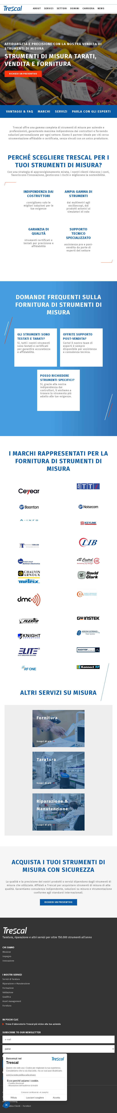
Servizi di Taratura (11, 979)
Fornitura (6, 1005)
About (37, 8)
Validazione (7, 992)
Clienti (17, 1106)
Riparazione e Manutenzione (16, 983)
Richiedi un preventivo (23, 73)
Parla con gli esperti (91, 111)
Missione (6, 952)
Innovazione (8, 961)
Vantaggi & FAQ (19, 111)
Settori (62, 8)
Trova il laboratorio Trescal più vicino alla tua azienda (33, 1024)
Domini (74, 8)
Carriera (88, 8)
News (101, 8)
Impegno (6, 956)
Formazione (8, 988)
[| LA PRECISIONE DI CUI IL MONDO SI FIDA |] (15, 930)
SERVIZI (61, 111)
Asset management (11, 1001)
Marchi (44, 111)
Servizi (49, 8)
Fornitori (27, 1106)
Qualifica (6, 997)
